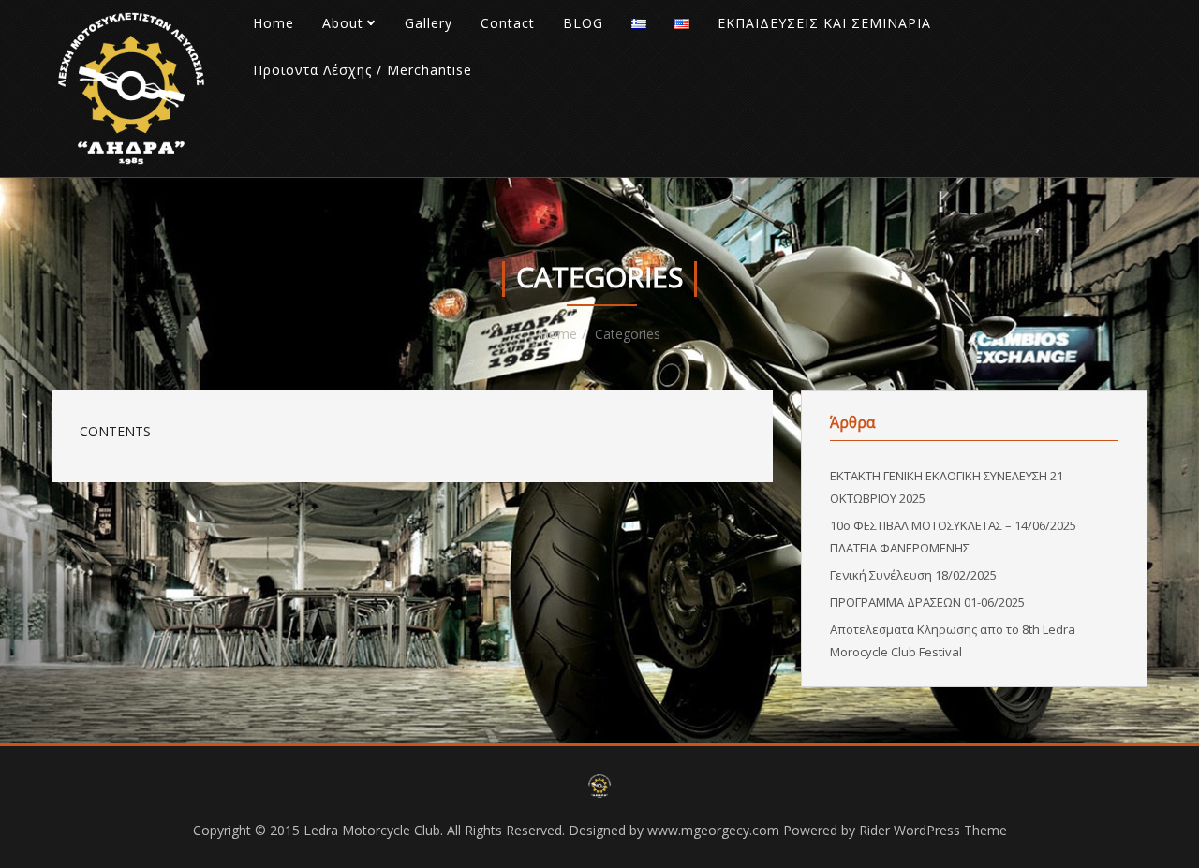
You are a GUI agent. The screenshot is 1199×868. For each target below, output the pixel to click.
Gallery (428, 23)
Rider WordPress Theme (933, 830)
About (342, 23)
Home (273, 23)
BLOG (583, 23)
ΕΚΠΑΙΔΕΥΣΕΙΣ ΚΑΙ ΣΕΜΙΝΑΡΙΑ (824, 23)
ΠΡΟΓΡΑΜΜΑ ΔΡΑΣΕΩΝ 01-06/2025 (927, 602)
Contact (508, 23)
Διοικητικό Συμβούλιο (405, 65)
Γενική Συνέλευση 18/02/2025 (913, 574)
